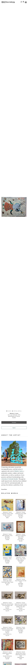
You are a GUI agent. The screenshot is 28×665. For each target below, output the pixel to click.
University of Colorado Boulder (9, 479)
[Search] (23, 1)
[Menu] (26, 2)
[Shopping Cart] (21, 2)
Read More (4, 489)
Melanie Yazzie (18, 471)
